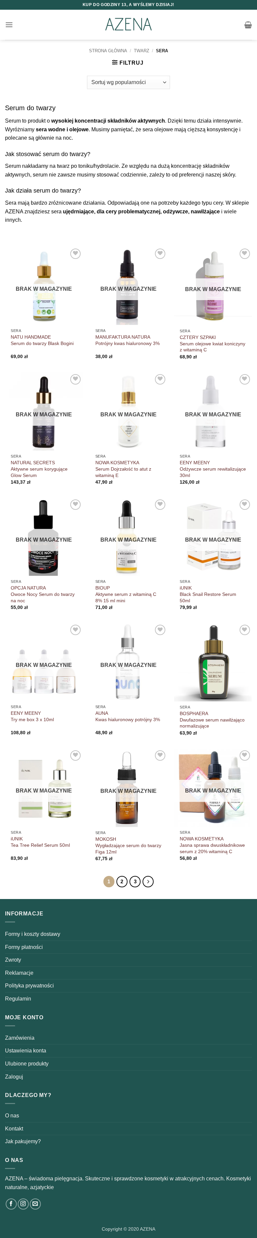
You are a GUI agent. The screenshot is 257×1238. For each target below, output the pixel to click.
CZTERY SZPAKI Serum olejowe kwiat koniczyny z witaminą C (212, 343)
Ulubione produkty (27, 1064)
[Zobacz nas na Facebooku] (11, 1204)
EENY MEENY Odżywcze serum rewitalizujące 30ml (213, 469)
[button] (9, 24)
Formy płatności (24, 947)
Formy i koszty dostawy (32, 934)
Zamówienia (19, 1038)
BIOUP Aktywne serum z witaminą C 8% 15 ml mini (125, 594)
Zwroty (13, 960)
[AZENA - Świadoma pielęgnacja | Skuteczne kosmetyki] (129, 25)
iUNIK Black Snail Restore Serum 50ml (208, 594)
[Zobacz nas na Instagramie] (23, 1204)
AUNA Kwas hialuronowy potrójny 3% (127, 716)
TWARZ (141, 50)
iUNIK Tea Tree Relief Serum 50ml (40, 842)
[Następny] (148, 881)
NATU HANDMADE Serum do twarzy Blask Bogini (42, 340)
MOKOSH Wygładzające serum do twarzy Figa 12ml (128, 845)
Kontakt (14, 1128)
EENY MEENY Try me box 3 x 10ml (32, 716)
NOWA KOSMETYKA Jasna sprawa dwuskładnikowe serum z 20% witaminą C (212, 845)
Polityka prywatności (29, 985)
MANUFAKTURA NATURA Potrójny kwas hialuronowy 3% (127, 340)
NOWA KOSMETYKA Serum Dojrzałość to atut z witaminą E (123, 469)
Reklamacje (19, 973)
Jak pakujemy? (23, 1141)
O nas (12, 1115)
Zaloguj (14, 1077)
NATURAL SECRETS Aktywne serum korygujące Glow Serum (39, 469)
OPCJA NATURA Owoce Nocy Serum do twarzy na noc (43, 594)
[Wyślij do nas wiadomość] (35, 1204)
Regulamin (18, 999)
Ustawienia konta (25, 1050)
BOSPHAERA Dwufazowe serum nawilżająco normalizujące (212, 720)
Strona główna (108, 50)
